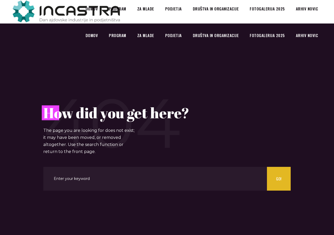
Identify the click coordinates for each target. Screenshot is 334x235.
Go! (278, 178)
